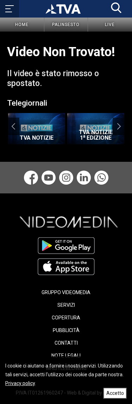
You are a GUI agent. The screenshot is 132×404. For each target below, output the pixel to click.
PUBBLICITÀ (66, 330)
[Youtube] (48, 177)
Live (110, 24)
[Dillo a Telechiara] (101, 177)
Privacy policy (20, 383)
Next (119, 126)
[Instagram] (66, 177)
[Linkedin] (84, 177)
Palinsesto (66, 24)
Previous (13, 126)
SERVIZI (66, 305)
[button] (116, 7)
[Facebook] (31, 177)
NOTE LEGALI (66, 355)
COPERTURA (66, 317)
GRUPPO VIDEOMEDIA (66, 292)
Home (22, 24)
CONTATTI (66, 343)
